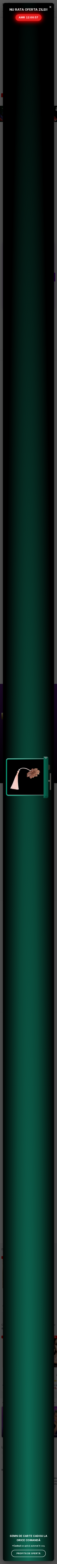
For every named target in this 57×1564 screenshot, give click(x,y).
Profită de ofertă (28, 1553)
